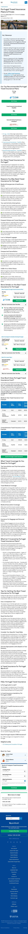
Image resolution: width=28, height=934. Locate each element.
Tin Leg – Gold (6, 134)
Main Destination (7, 779)
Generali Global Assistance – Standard (12, 150)
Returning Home (7, 774)
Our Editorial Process (14, 883)
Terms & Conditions (5, 927)
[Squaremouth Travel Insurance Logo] (14, 2)
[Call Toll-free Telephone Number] (26, 2)
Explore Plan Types (14, 850)
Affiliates (14, 904)
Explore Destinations (14, 859)
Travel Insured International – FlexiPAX (12, 142)
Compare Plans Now (14, 831)
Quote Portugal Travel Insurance (14, 456)
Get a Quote (14, 848)
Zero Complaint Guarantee (14, 878)
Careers (14, 874)
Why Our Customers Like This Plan (11, 304)
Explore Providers (14, 852)
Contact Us (14, 876)
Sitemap (25, 927)
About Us (14, 867)
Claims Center (14, 893)
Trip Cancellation (17, 476)
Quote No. (8, 815)
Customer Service (14, 891)
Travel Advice (14, 889)
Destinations (4, 6)
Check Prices (19, 300)
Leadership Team (14, 870)
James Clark (8, 14)
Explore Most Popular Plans (14, 861)
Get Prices (14, 101)
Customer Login (14, 898)
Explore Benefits (14, 857)
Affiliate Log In (14, 906)
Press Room (14, 872)
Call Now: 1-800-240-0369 (14, 835)
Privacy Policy (16, 927)
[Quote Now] (20, 818)
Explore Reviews (14, 855)
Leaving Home (6, 769)
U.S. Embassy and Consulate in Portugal (12, 744)
